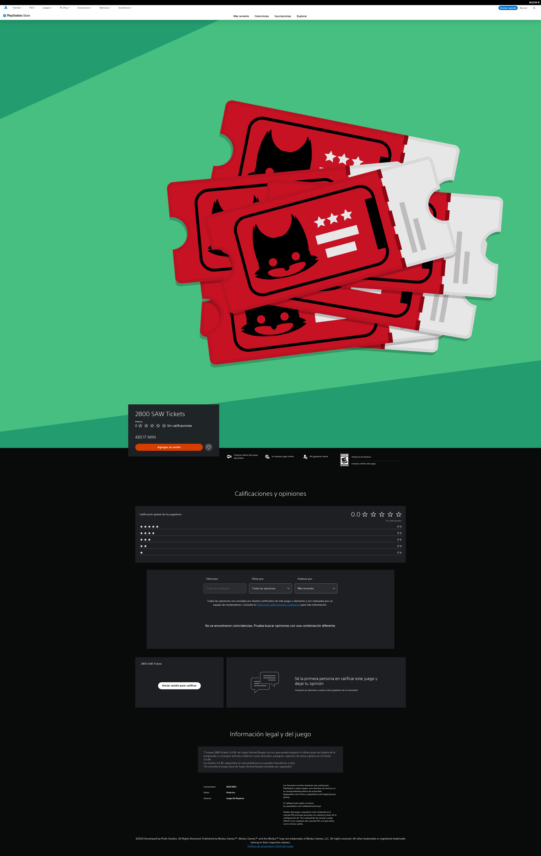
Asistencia (124, 7)
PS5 (31, 7)
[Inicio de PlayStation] (5, 8)
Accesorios (83, 7)
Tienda (16, 7)
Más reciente (241, 16)
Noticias (104, 7)
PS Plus (64, 7)
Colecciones (262, 16)
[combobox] (225, 588)
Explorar (302, 16)
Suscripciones (283, 16)
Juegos (46, 7)
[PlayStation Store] (17, 15)
